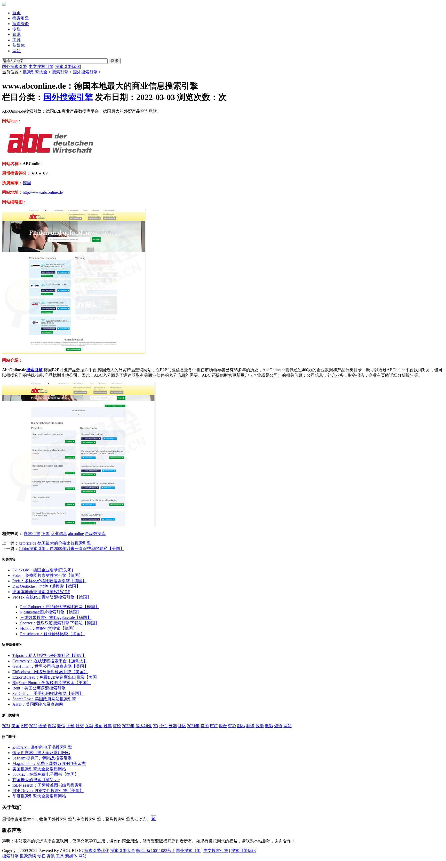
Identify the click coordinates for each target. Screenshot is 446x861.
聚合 (223, 726)
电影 (269, 726)
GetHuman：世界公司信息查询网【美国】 (50, 666)
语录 (42, 726)
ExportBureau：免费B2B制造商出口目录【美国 (54, 677)
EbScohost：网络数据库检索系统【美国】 (50, 672)
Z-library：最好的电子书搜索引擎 (42, 747)
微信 (61, 726)
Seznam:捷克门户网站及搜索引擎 (42, 758)
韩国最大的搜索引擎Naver (36, 780)
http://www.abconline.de (43, 192)
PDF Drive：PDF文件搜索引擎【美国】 (48, 790)
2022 (33, 726)
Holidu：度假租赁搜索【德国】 (48, 628)
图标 (241, 726)
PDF (214, 726)
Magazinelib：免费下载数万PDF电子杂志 (49, 763)
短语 (278, 726)
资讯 (16, 34)
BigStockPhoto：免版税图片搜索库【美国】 (51, 682)
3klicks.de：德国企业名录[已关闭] (42, 570)
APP (24, 726)
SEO (232, 726)
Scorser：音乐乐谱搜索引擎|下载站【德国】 (59, 623)
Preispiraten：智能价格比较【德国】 (52, 634)
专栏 (16, 29)
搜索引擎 (20, 18)
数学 (260, 726)
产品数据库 (95, 533)
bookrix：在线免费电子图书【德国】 (45, 774)
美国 (15, 726)
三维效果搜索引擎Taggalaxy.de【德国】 (55, 617)
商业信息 (59, 533)
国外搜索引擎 (14, 66)
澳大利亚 (144, 726)
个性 (163, 726)
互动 (89, 726)
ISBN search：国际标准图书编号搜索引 (47, 785)
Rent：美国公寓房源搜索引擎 (39, 688)
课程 (52, 726)
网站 (16, 51)
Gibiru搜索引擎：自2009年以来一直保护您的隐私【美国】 (71, 548)
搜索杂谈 (20, 23)
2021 (6, 726)
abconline (76, 533)
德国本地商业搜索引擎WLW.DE (41, 591)
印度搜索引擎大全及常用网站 (39, 796)
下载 (70, 726)
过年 (107, 726)
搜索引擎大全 (35, 72)
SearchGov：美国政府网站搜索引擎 (44, 699)
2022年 (128, 726)
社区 (182, 726)
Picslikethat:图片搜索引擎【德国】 (50, 612)
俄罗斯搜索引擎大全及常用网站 (41, 752)
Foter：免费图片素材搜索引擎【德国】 (47, 575)
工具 (16, 40)
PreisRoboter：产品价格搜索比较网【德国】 (59, 606)
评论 (117, 726)
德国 (27, 183)
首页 (16, 13)
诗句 (205, 726)
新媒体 (18, 45)
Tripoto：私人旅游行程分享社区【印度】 (49, 655)
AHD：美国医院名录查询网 (37, 704)
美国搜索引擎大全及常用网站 (39, 769)
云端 (173, 726)
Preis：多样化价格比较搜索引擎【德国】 (49, 581)
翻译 (250, 726)
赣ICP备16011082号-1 (155, 850)
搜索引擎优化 (67, 66)
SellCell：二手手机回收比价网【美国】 (47, 693)
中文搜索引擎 (41, 66)
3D (155, 726)
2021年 (193, 726)
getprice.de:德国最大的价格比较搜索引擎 (55, 543)
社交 (80, 726)
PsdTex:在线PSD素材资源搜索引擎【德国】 (51, 597)
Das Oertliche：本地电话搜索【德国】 (46, 586)
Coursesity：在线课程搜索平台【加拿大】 (49, 661)
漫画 (98, 726)
